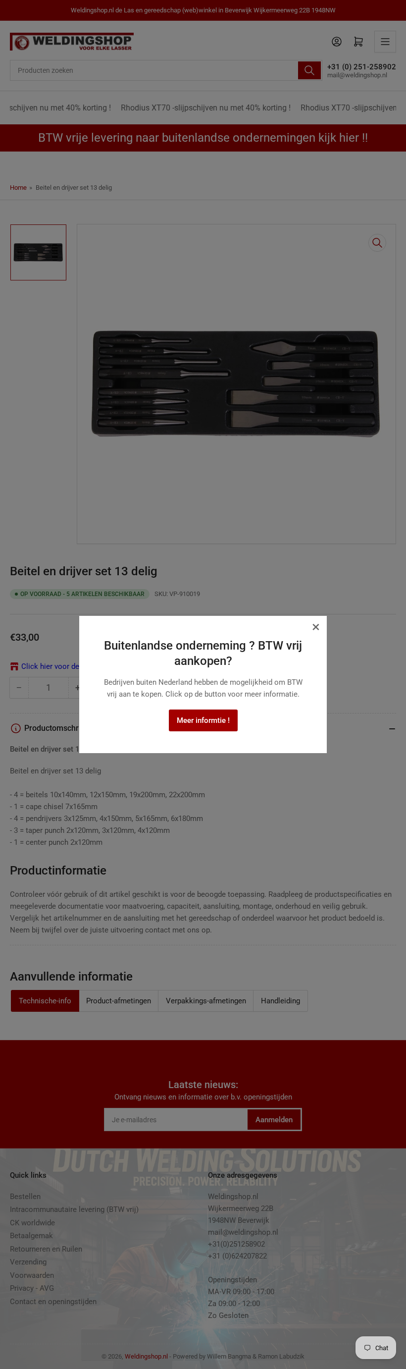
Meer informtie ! (203, 720)
